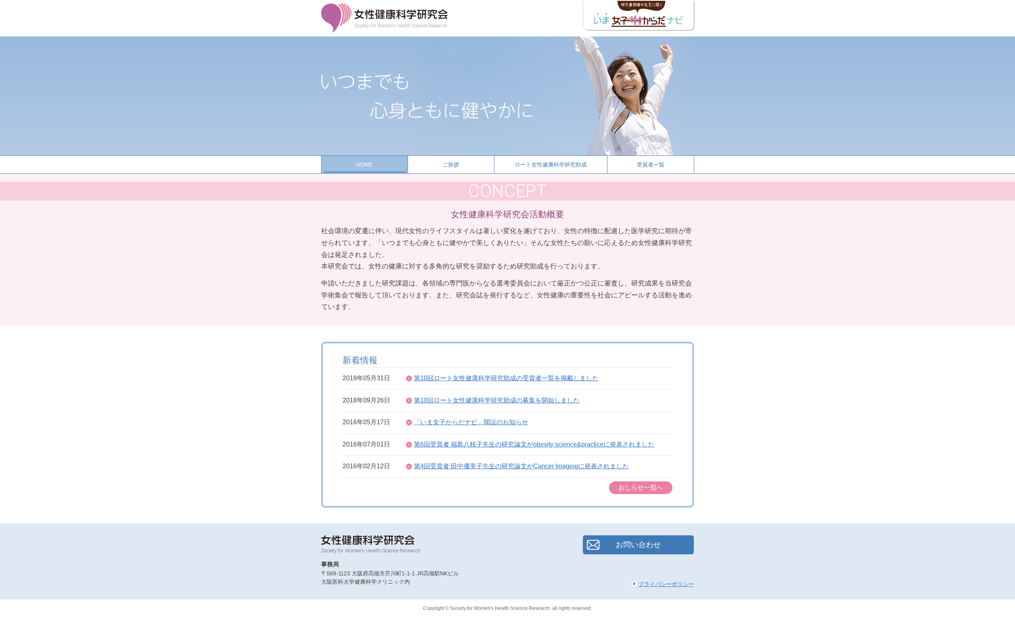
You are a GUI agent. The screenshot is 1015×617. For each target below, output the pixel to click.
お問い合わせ (638, 544)
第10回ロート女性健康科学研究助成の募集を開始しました (497, 400)
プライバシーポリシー (666, 584)
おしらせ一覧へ (641, 487)
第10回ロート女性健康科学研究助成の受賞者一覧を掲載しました (506, 378)
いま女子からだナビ (638, 15)
